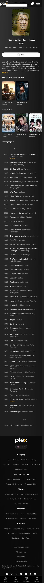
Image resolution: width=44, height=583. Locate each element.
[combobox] (16, 5)
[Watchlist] (32, 3)
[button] (38, 3)
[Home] (4, 3)
